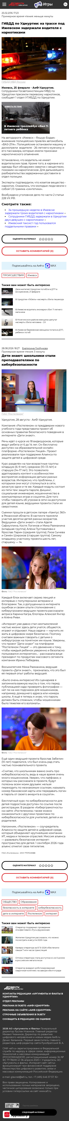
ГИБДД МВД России (14, 82)
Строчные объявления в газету (24, 1014)
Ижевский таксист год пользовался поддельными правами (30, 225)
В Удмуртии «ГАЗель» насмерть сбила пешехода (39, 299)
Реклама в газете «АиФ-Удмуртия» (26, 1005)
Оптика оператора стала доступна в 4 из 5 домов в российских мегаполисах (40, 959)
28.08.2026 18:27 (11, 348)
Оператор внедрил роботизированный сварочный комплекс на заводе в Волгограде (38, 969)
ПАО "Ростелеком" (13, 414)
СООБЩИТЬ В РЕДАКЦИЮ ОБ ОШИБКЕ (27, 1019)
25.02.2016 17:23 (10, 13)
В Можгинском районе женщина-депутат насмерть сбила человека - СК (36, 321)
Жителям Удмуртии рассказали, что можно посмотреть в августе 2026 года (37, 938)
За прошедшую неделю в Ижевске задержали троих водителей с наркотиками (34, 211)
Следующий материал (33, 1112)
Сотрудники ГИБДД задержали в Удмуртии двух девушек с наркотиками (35, 218)
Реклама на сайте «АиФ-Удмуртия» (27, 1010)
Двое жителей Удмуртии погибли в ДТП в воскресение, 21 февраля (36, 290)
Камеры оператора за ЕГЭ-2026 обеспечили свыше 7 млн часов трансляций (37, 948)
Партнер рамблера (30, 1106)
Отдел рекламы (13, 1001)
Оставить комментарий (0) (34, 251)
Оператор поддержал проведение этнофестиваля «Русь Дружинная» (32, 928)
